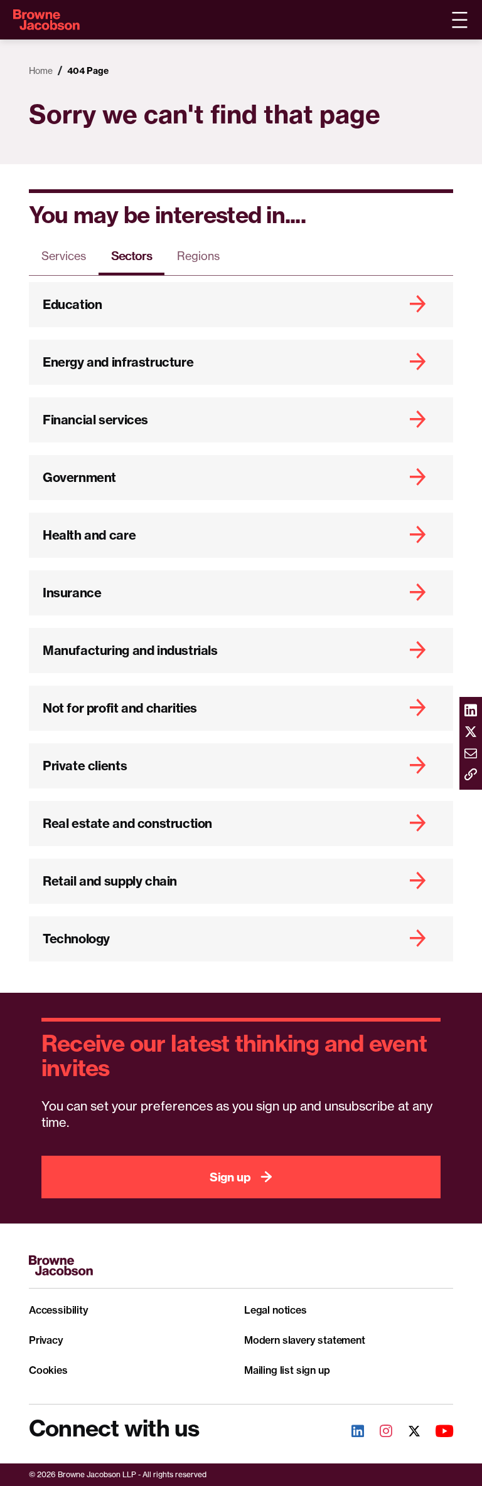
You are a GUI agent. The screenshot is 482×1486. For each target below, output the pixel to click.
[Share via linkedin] (470, 711)
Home (41, 70)
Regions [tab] (198, 256)
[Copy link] (470, 775)
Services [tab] (63, 256)
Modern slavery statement (304, 1340)
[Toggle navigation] (459, 20)
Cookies (48, 1370)
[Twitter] (407, 1432)
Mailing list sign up (286, 1370)
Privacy (46, 1340)
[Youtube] (437, 1432)
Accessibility (58, 1310)
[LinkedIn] (351, 1432)
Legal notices (275, 1310)
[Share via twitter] (470, 732)
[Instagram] (379, 1432)
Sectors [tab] (131, 256)
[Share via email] (470, 754)
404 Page (88, 70)
